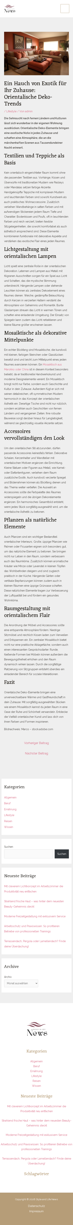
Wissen (8, 827)
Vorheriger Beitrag (36, 743)
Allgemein (10, 797)
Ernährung (10, 809)
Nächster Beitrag (36, 753)
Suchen (8, 846)
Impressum (36, 1211)
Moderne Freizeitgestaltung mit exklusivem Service (35, 916)
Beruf (7, 803)
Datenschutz (36, 1206)
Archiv (8, 976)
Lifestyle (11, 111)
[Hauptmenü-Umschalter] (64, 8)
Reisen (8, 821)
